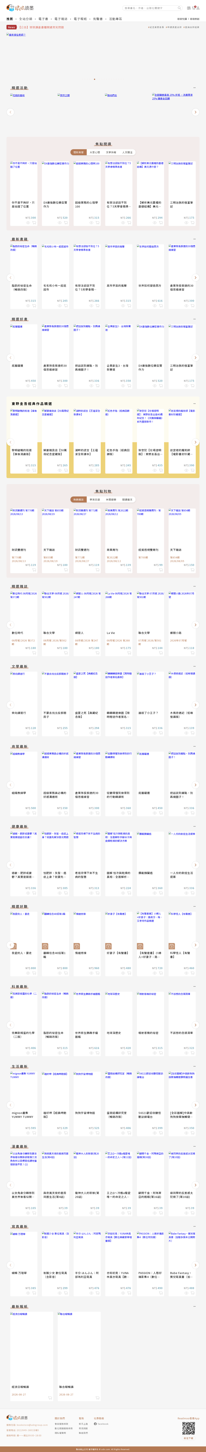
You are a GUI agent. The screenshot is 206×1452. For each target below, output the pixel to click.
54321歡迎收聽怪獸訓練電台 (149, 1115)
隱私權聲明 (60, 1432)
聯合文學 (49, 633)
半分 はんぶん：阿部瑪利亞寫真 (87, 1275)
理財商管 (78, 152)
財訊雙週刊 (19, 550)
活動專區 (115, 19)
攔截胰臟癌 (145, 873)
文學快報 (111, 152)
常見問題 (83, 1428)
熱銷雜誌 (78, 499)
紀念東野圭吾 (157, 27)
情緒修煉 (81, 953)
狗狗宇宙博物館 (85, 1113)
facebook (103, 1423)
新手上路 (83, 1423)
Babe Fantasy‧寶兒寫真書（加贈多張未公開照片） (181, 1277)
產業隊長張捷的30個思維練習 (181, 287)
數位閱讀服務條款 (64, 1428)
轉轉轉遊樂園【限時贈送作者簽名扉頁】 (118, 717)
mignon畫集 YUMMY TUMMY (22, 1115)
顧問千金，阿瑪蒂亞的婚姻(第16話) (149, 1195)
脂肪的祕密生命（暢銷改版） (22, 287)
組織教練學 (19, 793)
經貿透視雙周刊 (148, 550)
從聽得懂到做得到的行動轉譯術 (118, 795)
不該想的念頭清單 (181, 1033)
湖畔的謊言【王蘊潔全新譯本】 (86, 452)
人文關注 (127, 152)
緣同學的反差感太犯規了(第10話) (181, 1195)
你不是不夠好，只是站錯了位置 (23, 204)
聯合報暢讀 (66, 1387)
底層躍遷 (17, 365)
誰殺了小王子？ (148, 713)
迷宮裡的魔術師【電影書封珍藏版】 (180, 454)
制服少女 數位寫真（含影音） (55, 1275)
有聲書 (98, 19)
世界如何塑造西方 (149, 285)
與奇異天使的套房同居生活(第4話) (54, 1195)
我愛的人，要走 (22, 953)
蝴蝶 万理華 (19, 1273)
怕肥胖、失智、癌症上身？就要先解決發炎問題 (54, 877)
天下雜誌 (49, 550)
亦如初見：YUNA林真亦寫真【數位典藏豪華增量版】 (118, 1277)
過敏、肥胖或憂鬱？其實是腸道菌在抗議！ (23, 877)
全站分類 (25, 19)
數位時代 (17, 633)
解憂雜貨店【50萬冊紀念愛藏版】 (55, 452)
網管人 (79, 633)
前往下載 (188, 1438)
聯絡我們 (83, 1432)
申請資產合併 (174, 27)
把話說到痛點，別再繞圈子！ (86, 367)
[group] (103, 57)
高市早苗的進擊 (117, 285)
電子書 (43, 19)
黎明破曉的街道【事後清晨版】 (22, 452)
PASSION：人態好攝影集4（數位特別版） (150, 1277)
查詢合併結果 (192, 27)
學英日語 (95, 499)
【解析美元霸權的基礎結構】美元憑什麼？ (149, 206)
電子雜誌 (61, 19)
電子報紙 (80, 19)
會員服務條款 (61, 1423)
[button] (10, 112)
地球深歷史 (114, 1033)
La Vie (111, 633)
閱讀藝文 (127, 499)
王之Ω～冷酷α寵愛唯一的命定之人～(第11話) (119, 1197)
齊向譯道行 (19, 713)
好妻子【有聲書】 (118, 953)
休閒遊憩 (111, 499)
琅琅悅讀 (182, 19)
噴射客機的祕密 (148, 1033)
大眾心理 (95, 152)
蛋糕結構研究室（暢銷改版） (117, 1115)
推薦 (9, 19)
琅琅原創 (195, 19)
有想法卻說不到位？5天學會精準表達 (117, 206)
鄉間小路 (176, 633)
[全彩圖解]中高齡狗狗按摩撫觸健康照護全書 (181, 1117)
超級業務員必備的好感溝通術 (54, 795)
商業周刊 (112, 550)
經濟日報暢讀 (20, 1387)
